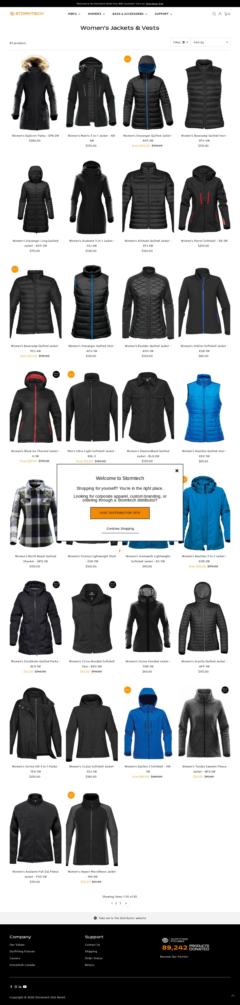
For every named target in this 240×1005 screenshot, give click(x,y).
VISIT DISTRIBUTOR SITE (120, 513)
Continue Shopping (120, 528)
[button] (120, 494)
